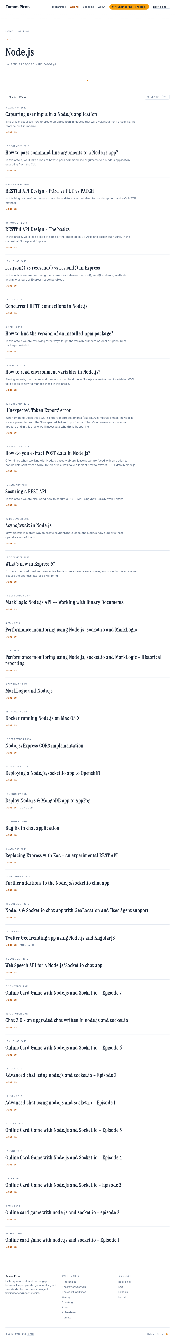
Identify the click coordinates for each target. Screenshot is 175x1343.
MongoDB (26, 807)
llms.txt (122, 1297)
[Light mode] (158, 1334)
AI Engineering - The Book (130, 6)
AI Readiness (69, 1312)
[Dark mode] (162, 1334)
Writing (74, 6)
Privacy (30, 1334)
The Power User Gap (74, 1286)
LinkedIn (123, 1291)
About (101, 6)
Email (121, 1286)
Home (9, 31)
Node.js (11, 132)
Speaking (88, 6)
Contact (66, 1317)
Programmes (58, 6)
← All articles (16, 97)
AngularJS (27, 945)
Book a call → (161, 6)
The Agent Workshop (74, 1291)
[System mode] (167, 1334)
